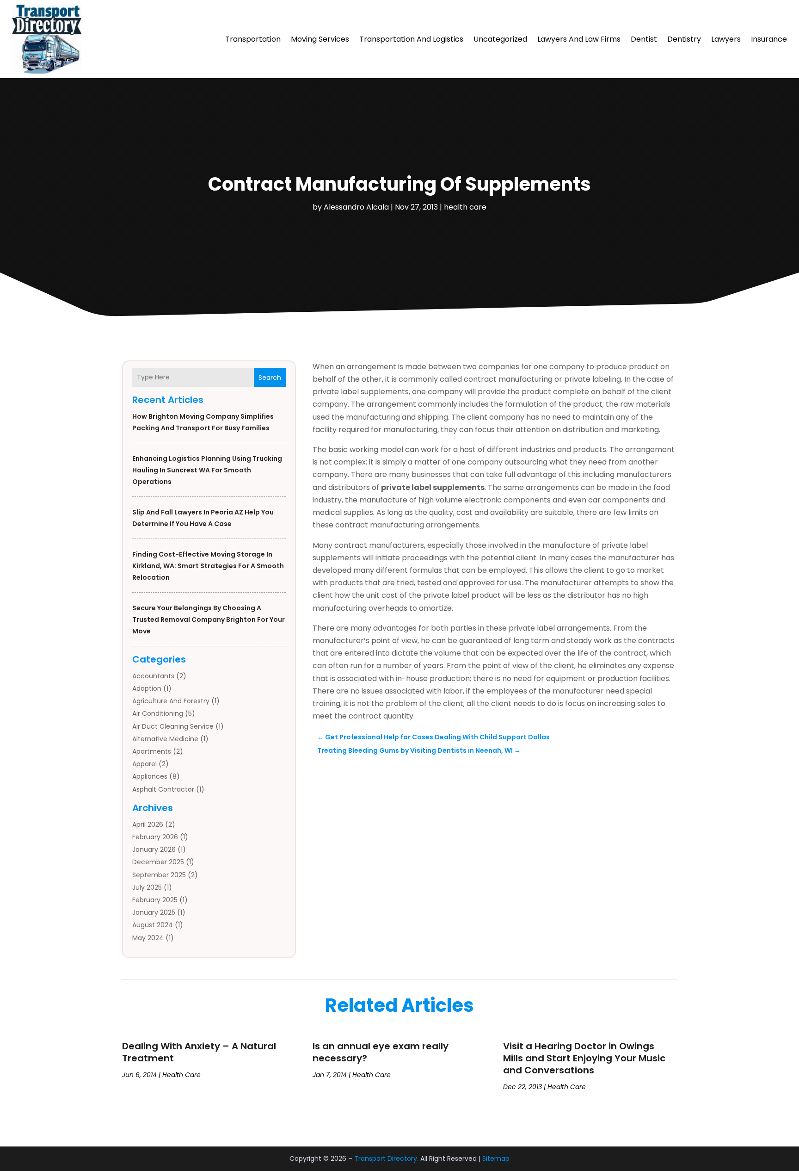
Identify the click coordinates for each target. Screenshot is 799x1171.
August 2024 (152, 924)
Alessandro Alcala (356, 207)
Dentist (644, 39)
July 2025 (147, 887)
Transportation (253, 39)
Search (269, 377)
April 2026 (147, 824)
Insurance (769, 39)
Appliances (149, 776)
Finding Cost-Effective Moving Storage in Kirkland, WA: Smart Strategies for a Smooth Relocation (208, 566)
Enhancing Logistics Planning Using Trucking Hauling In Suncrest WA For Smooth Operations (207, 470)
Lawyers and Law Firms (579, 39)
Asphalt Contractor (163, 789)
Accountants (153, 676)
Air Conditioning (157, 713)
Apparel (144, 763)
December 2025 (158, 862)
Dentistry (684, 39)
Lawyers (726, 39)
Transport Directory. (386, 1158)
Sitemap (496, 1158)
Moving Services (320, 39)
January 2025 (153, 912)
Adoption (146, 688)
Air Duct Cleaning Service (173, 726)
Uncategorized (500, 39)
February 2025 (155, 900)
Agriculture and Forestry (170, 701)
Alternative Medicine (165, 738)
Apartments (151, 751)
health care (465, 207)
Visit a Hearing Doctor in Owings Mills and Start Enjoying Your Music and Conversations (584, 1058)
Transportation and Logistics (411, 39)
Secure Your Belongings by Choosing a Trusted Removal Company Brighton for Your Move (208, 619)
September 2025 (159, 875)
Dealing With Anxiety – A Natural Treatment (199, 1052)
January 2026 (154, 849)
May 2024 (148, 937)
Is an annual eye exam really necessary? (381, 1052)
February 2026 (155, 837)
